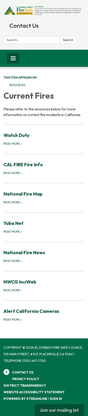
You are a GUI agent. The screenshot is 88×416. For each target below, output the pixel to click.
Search (68, 40)
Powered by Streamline (25, 399)
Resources (17, 85)
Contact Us (23, 25)
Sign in (56, 399)
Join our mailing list (59, 410)
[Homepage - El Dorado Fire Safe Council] (44, 10)
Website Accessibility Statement (34, 392)
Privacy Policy (25, 379)
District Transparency (25, 385)
